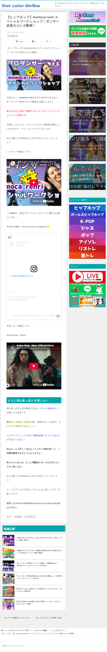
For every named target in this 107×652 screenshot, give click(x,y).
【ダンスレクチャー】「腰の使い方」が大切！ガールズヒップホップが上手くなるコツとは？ (87, 120)
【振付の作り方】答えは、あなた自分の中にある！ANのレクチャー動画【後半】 (39, 539)
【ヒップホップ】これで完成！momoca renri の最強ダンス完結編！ (51, 618)
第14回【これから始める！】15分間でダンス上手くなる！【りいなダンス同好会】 (39, 590)
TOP (16, 630)
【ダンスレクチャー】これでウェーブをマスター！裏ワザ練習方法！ (87, 91)
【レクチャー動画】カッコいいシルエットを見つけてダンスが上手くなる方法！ (19, 618)
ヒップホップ (12, 36)
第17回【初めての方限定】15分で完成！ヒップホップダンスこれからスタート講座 (39, 603)
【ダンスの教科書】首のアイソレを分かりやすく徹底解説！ (87, 62)
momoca (18, 517)
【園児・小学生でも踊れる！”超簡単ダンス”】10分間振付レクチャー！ (87, 177)
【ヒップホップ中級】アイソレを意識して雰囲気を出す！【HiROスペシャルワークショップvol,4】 (37, 564)
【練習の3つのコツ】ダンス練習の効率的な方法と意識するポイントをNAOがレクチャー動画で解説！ (39, 552)
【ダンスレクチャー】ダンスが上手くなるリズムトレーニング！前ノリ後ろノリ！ (87, 148)
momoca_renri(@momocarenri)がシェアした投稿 (34, 315)
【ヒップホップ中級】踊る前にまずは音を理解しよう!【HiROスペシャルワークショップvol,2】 (39, 577)
